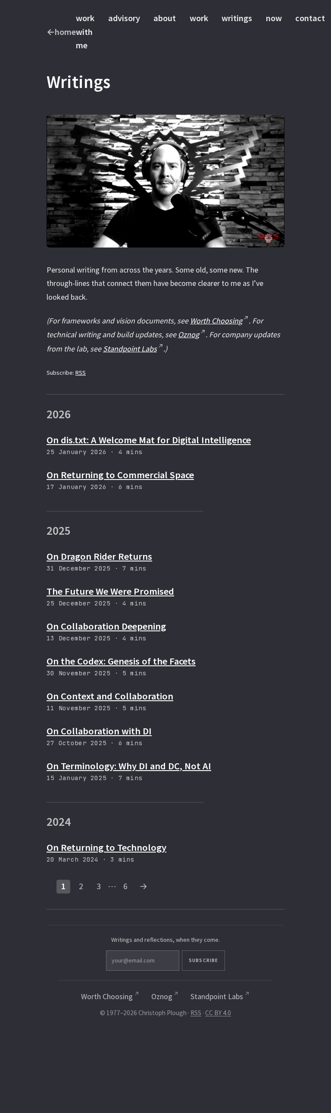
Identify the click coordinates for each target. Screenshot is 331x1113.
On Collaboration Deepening (106, 626)
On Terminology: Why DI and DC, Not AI (129, 766)
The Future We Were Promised (110, 591)
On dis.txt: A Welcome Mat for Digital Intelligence (149, 440)
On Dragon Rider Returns (99, 556)
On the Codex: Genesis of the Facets (121, 661)
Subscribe (203, 960)
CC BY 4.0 (218, 1013)
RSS (80, 372)
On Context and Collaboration (110, 696)
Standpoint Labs (130, 349)
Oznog (188, 334)
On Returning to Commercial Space (120, 475)
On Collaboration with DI (99, 731)
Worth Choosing (216, 321)
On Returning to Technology (106, 847)
